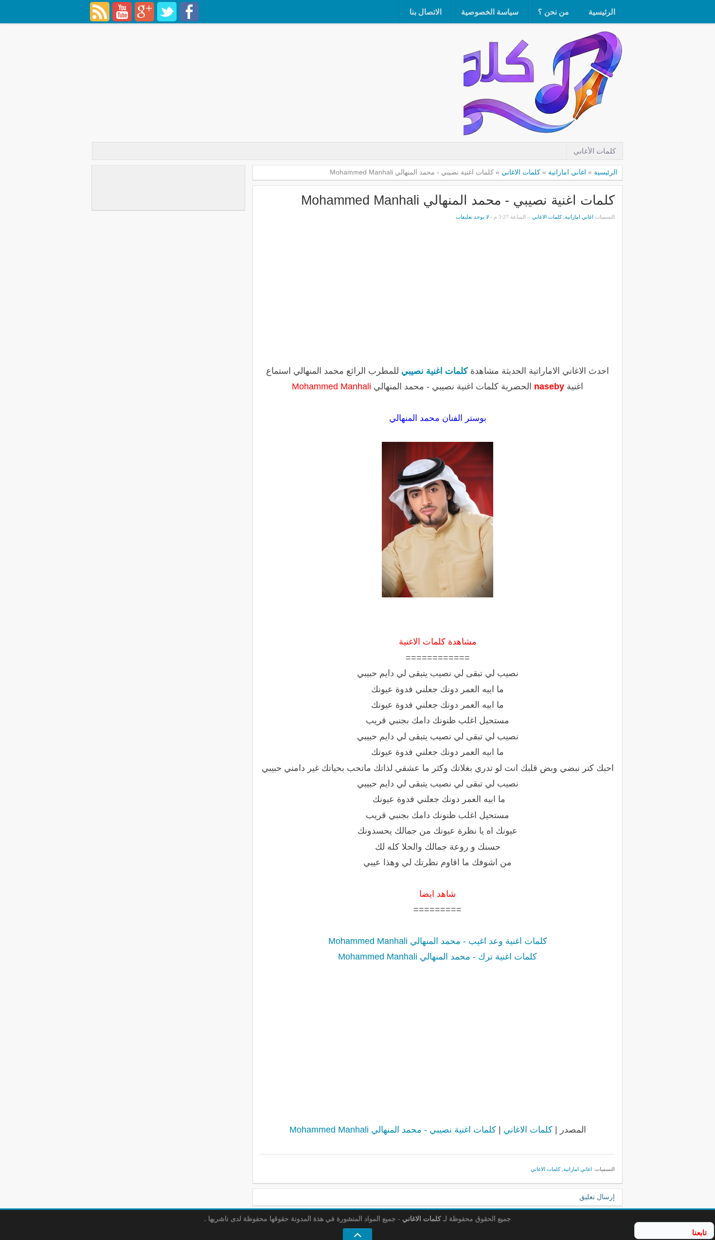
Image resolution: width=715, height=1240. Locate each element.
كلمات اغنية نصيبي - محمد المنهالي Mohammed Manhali (458, 200)
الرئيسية (602, 12)
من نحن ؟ (553, 12)
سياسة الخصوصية (489, 12)
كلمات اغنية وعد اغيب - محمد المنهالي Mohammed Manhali (437, 941)
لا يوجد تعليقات (472, 217)
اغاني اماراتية (567, 172)
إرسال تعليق (597, 1197)
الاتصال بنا (426, 12)
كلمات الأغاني (594, 151)
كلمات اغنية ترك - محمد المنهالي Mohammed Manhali (437, 956)
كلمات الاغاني (520, 172)
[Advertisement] (286, 56)
